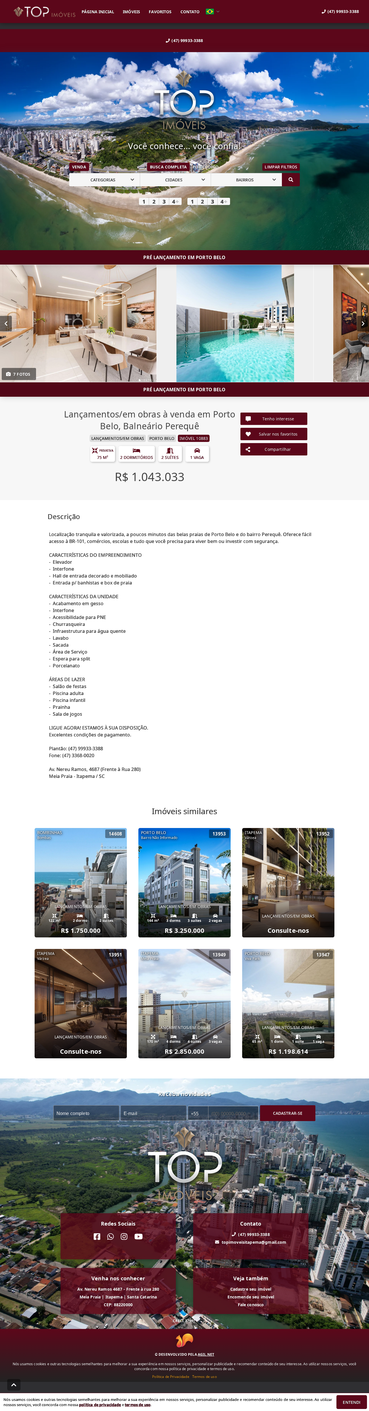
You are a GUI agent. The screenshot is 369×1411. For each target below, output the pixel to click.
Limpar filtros (281, 167)
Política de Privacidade (170, 1376)
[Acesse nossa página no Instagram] (124, 1237)
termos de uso (137, 1404)
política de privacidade (100, 1404)
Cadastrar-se (288, 1113)
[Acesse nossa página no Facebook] (97, 1237)
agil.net (206, 1354)
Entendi (351, 1402)
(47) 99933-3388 (187, 40)
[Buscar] (291, 179)
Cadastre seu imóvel (251, 1289)
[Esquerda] (6, 323)
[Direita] (363, 323)
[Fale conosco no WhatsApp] (110, 1237)
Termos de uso (204, 1376)
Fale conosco (251, 1304)
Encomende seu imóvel (250, 1297)
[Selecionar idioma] (213, 11)
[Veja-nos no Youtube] (138, 1237)
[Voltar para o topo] (13, 1385)
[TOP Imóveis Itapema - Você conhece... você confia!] (184, 100)
